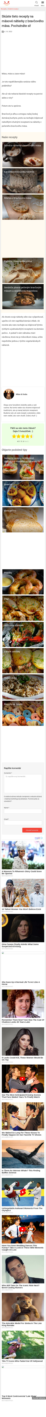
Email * (6, 819)
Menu (42, 5)
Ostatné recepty (13, 9)
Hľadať (36, 5)
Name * (6, 808)
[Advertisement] (23, 50)
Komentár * (8, 773)
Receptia (3, 9)
